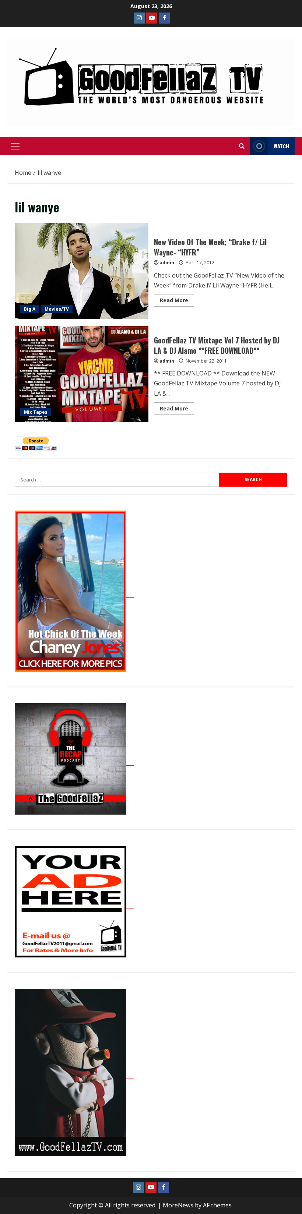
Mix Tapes (36, 412)
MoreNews (178, 1205)
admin (166, 263)
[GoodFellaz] (74, 1074)
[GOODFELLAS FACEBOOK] (164, 18)
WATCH (281, 146)
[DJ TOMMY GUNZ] (151, 18)
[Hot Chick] (74, 593)
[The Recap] (74, 761)
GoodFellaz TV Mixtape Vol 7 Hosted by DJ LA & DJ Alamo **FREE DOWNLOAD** (81, 374)
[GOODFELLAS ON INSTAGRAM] (139, 18)
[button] (15, 146)
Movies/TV (57, 309)
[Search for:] (117, 480)
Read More (177, 299)
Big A (29, 309)
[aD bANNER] (74, 904)
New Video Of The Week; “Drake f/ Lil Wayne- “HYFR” (81, 271)
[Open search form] (242, 146)
